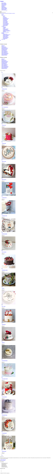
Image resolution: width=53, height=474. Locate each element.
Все (2, 72)
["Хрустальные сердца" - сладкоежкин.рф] (27, 370)
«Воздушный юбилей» (4, 360)
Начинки (3, 32)
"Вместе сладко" (4, 161)
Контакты (3, 33)
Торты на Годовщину (5, 24)
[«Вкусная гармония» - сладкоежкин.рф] (27, 225)
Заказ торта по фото (4, 4)
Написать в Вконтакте (6, 35)
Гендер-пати (4, 46)
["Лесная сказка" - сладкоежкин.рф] (27, 135)
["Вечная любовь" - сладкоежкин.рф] (27, 443)
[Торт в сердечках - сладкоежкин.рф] (27, 243)
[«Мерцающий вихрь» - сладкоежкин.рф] (27, 406)
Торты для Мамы (5, 22)
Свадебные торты (5, 19)
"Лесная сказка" (4, 143)
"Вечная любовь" (4, 451)
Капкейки (3, 26)
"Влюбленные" (4, 324)
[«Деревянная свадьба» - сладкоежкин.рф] (27, 261)
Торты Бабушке (5, 20)
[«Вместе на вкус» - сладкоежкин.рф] (27, 171)
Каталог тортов (4, 2)
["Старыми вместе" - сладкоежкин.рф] (27, 189)
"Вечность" (3, 342)
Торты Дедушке (4, 50)
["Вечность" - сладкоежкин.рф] (27, 334)
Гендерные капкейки (5, 28)
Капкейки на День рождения (6, 30)
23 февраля (4, 27)
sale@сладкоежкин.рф (6, 37)
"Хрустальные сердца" (5, 378)
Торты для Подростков (6, 23)
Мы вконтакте (3, 6)
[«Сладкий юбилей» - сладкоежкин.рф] (27, 424)
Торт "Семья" (3, 306)
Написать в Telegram (4, 8)
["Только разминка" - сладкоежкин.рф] (27, 388)
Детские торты (5, 17)
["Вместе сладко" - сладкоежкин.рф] (27, 153)
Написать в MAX (4, 9)
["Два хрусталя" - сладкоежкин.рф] (27, 116)
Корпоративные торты (6, 18)
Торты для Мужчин (5, 52)
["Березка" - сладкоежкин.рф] (27, 280)
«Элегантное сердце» (4, 215)
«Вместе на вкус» (4, 179)
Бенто (4, 16)
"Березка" (3, 288)
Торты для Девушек (5, 21)
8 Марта (4, 15)
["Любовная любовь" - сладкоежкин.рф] (27, 80)
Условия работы (4, 5)
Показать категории (2, 70)
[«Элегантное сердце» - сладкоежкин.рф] (27, 207)
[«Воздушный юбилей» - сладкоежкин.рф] (27, 352)
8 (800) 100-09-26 (4, 7)
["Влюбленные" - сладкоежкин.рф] (27, 316)
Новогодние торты (4, 48)
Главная (1, 1)
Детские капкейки (5, 29)
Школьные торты (5, 25)
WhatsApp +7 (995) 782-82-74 (6, 34)
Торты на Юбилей (4, 54)
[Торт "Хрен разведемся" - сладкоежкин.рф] (27, 98)
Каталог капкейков (4, 3)
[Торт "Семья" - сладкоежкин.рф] (27, 298)
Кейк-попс (4, 31)
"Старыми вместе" (4, 197)
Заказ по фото (3, 39)
